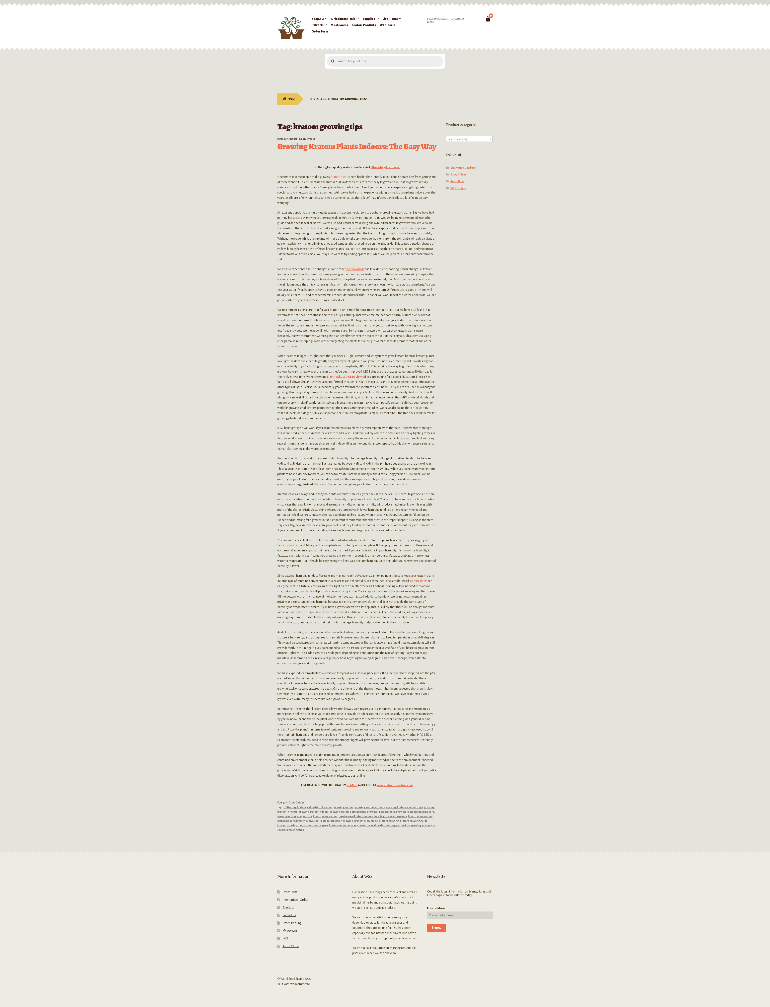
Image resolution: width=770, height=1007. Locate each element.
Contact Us (289, 915)
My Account (457, 19)
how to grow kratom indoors (356, 816)
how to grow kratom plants (390, 816)
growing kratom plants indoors (415, 811)
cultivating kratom (295, 807)
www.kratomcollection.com (395, 785)
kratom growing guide (414, 821)
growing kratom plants (381, 811)
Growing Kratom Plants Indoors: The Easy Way (356, 146)
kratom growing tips (289, 825)
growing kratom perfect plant (348, 811)
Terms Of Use (291, 946)
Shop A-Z (318, 18)
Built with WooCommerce (293, 984)
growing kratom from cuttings (404, 807)
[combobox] (469, 139)
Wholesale (387, 25)
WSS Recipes (458, 188)
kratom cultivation (307, 821)
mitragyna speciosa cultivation (366, 825)
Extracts (318, 25)
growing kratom (344, 807)
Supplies (369, 18)
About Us (288, 907)
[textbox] (469, 139)
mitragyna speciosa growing (403, 825)
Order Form (320, 31)
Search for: (478, 19)
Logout (430, 21)
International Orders (437, 19)
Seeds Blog (457, 181)
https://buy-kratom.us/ (385, 167)
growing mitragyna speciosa (294, 816)
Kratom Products (364, 25)
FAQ (285, 938)
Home (291, 99)
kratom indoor (338, 825)
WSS (312, 139)
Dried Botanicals (343, 18)
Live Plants (390, 18)
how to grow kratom (325, 816)
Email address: (436, 908)
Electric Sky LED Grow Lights (345, 376)
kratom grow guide (366, 821)
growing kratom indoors (313, 811)
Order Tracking (292, 923)
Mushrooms (339, 25)
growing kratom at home (370, 807)
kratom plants (340, 176)
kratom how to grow (315, 825)
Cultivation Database (463, 168)
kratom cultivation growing (336, 821)
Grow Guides (296, 802)
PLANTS (352, 785)
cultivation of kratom (319, 807)
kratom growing (389, 821)
